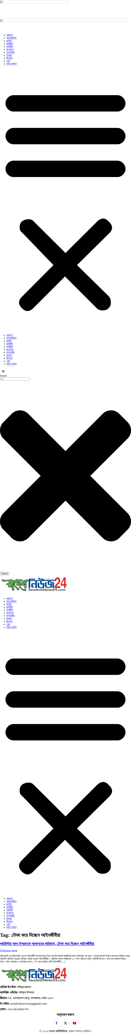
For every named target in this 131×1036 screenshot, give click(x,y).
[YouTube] (74, 1023)
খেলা (8, 61)
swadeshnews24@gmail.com (28, 1003)
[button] (65, 199)
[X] (65, 1023)
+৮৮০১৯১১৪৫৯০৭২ (18, 1009)
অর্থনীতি (9, 46)
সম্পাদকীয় (10, 52)
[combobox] (15, 379)
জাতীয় (9, 40)
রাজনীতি (9, 43)
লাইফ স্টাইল (11, 63)
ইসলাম (9, 55)
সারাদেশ (9, 35)
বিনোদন (9, 58)
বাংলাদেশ (10, 49)
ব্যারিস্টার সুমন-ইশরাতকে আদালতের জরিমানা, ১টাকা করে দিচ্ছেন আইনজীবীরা (47, 944)
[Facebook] (56, 1023)
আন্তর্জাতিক (11, 38)
